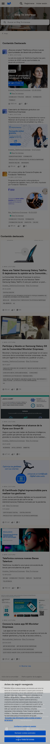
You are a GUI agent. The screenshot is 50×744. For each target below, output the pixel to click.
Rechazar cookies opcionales (25, 733)
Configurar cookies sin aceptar (25, 726)
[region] (25, 712)
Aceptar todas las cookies (25, 739)
